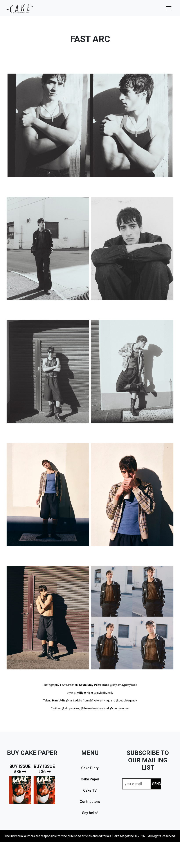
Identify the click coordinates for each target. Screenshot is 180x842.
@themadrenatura (92, 708)
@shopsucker (70, 708)
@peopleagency (126, 700)
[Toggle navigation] (168, 8)
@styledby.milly (103, 692)
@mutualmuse (119, 708)
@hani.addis (74, 700)
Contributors (90, 802)
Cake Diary (90, 768)
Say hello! (90, 813)
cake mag (20, 8)
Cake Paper (90, 779)
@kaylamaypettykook (123, 684)
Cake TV (90, 790)
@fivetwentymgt (99, 700)
